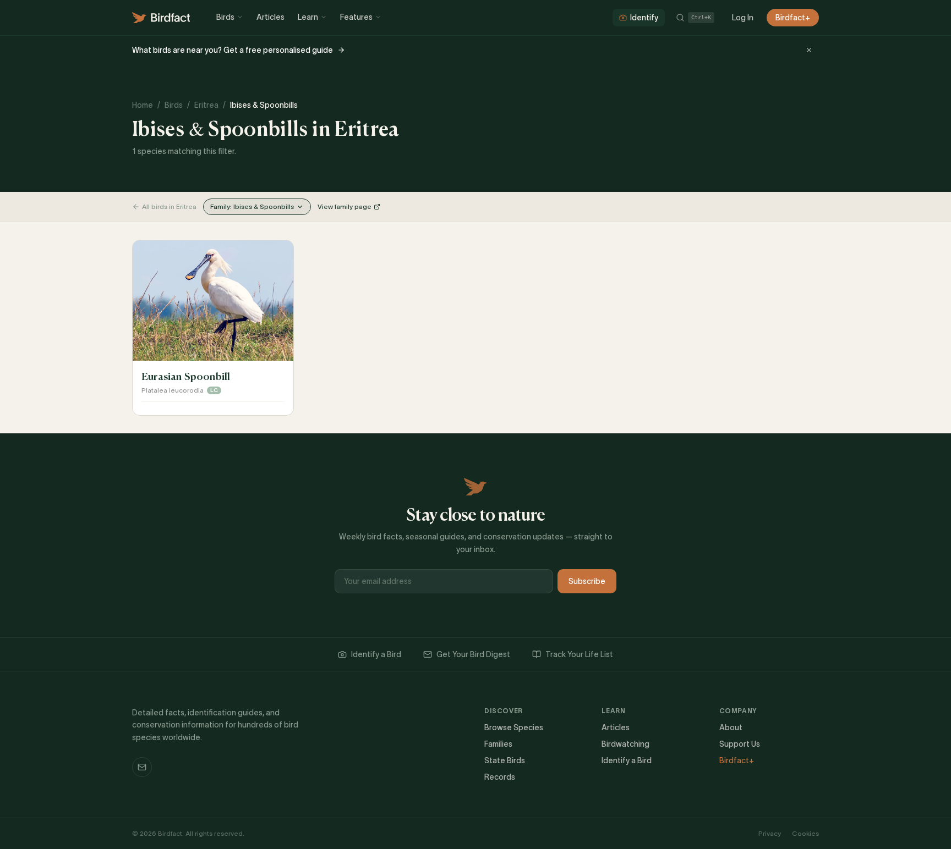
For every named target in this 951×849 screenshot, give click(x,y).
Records (499, 777)
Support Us (739, 744)
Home (142, 105)
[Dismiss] (809, 50)
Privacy (769, 833)
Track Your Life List (579, 654)
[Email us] (142, 767)
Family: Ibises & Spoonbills (252, 206)
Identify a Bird (376, 654)
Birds (225, 17)
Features (356, 17)
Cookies (805, 833)
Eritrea (206, 105)
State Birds (504, 760)
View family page (344, 206)
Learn (308, 17)
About (730, 727)
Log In (742, 17)
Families (498, 744)
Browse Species (513, 727)
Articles (270, 17)
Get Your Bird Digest (473, 654)
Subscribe (587, 581)
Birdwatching (625, 744)
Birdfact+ (792, 17)
